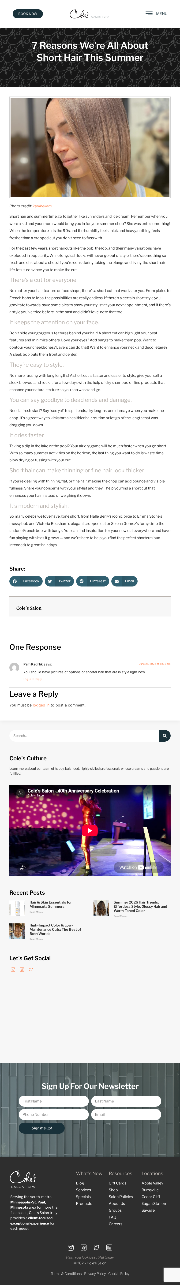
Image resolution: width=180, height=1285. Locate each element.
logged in (41, 705)
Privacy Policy (95, 1274)
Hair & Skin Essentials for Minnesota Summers (51, 904)
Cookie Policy (119, 1274)
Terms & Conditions (66, 1274)
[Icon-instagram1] (13, 969)
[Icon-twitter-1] (30, 969)
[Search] (165, 736)
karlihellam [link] (42, 206)
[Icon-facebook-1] (22, 969)
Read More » (36, 912)
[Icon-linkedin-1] (109, 1247)
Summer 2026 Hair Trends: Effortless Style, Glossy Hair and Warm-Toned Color (140, 906)
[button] (26, 581)
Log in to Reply (32, 679)
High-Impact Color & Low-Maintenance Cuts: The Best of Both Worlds (55, 929)
